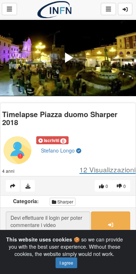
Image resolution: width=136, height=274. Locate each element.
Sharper (64, 201)
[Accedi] (125, 9)
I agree (66, 263)
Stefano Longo (58, 150)
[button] (52, 140)
